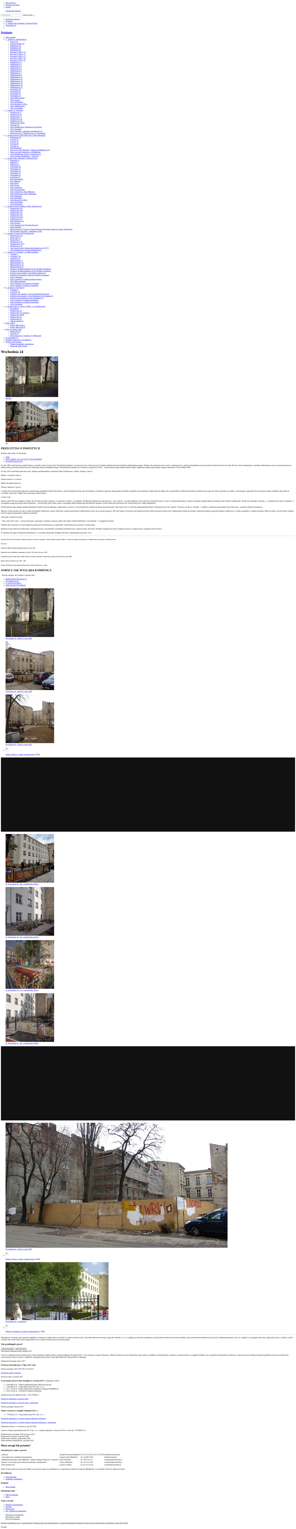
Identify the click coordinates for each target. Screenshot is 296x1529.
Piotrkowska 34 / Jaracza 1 (20, 313)
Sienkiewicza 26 (16, 121)
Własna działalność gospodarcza (22, 344)
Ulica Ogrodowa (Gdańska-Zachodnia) (24, 302)
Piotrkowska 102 (16, 208)
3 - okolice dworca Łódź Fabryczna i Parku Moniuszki (25, 135)
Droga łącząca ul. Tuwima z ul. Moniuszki (25, 336)
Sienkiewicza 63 (16, 219)
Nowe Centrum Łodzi (14, 329)
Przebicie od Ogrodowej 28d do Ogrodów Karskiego (29, 275)
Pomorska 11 (15, 160)
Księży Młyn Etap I (17, 325)
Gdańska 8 (14, 290)
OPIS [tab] (8, 457)
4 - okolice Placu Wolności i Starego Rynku (21, 23)
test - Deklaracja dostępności (16, 1511)
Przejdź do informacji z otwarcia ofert (14, 1399)
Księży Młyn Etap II (17, 327)
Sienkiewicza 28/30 (17, 123)
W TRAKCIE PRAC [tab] (13, 583)
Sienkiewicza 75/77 (17, 244)
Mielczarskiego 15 (17, 263)
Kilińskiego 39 (15, 137)
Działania (9, 21)
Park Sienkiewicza (17, 221)
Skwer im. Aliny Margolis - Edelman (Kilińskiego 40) (29, 150)
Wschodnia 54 (15, 96)
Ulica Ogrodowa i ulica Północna (22, 192)
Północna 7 (14, 163)
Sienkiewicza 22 (16, 119)
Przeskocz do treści (13, 5)
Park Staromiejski (16, 179)
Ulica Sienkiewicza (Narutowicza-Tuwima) (26, 127)
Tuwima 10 (14, 334)
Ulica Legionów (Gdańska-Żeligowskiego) (26, 279)
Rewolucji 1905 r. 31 (18, 60)
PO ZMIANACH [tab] (12, 581)
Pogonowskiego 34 (17, 44)
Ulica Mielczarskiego (18, 281)
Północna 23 (14, 165)
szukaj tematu (28, 15)
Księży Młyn (10, 323)
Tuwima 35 (14, 142)
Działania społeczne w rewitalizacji (18, 340)
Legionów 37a (15, 256)
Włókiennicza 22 (16, 87)
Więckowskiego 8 (16, 321)
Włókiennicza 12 (16, 79)
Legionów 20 (15, 292)
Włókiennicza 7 (16, 73)
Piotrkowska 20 (16, 311)
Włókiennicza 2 (16, 62)
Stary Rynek (14, 185)
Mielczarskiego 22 (17, 265)
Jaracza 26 (14, 42)
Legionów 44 (15, 258)
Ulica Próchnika (16, 198)
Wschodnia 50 (15, 92)
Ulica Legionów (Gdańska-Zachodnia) (24, 300)
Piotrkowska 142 (16, 236)
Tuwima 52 (14, 146)
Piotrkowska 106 (16, 210)
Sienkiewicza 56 (16, 242)
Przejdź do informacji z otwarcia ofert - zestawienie (19, 1403)
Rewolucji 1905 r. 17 (18, 56)
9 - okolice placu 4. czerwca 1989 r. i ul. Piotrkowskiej (25, 306)
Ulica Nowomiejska (17, 190)
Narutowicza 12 (16, 115)
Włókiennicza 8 (16, 75)
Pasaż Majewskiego (17, 98)
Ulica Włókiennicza (17, 106)
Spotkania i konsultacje (14, 1479)
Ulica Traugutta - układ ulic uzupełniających (26, 131)
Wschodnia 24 (11, 25)
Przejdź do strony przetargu (11, 1373)
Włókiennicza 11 (16, 77)
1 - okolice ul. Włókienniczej (16, 39)
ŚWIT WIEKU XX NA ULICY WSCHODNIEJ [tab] (24, 459)
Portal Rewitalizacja (13, 19)
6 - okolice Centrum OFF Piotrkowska (20, 233)
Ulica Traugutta (16, 129)
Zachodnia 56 (15, 177)
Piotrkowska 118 (16, 215)
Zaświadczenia (11, 1477)
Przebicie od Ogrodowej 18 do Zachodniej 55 (27, 298)
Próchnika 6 (14, 309)
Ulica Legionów (16, 188)
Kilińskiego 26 (15, 46)
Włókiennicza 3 (16, 64)
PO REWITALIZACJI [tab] (14, 461)
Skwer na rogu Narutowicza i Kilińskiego (25, 152)
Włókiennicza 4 (16, 67)
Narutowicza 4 (15, 112)
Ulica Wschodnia (16, 108)
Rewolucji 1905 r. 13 (18, 52)
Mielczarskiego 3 (16, 261)
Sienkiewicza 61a (16, 217)
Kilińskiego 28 (15, 48)
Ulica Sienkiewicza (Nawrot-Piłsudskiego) (25, 250)
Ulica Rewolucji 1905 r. (19, 104)
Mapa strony (10, 1509)
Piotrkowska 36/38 (17, 315)
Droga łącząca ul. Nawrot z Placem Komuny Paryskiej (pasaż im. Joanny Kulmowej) (41, 229)
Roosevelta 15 (15, 238)
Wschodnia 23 (15, 169)
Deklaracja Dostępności (14, 1505)
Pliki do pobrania (12, 1495)
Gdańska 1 (14, 254)
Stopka (8, 7)
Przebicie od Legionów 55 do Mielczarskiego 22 (28, 273)
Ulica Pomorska (16, 196)
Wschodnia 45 (15, 90)
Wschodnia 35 (15, 173)
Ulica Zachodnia (16, 204)
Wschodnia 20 (15, 167)
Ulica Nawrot (15, 223)
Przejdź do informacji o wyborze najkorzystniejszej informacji (23, 1418)
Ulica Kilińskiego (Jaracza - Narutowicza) (25, 154)
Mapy (8, 1497)
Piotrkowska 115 (16, 213)
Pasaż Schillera (15, 227)
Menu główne (11, 3)
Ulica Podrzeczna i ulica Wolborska (23, 194)
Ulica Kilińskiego (16, 102)
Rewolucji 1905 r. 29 (18, 58)
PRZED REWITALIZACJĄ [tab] (16, 579)
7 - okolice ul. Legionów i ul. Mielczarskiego (22, 252)
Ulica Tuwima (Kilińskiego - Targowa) (24, 156)
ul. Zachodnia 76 (12, 338)
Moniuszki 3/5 (15, 331)
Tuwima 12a (14, 125)
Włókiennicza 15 (16, 83)
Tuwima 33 (14, 140)
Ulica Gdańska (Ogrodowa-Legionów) (24, 286)
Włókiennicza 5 (16, 69)
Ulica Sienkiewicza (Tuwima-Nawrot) (24, 225)
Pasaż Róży (14, 183)
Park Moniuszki (16, 148)
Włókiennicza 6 (16, 71)
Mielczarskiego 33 (17, 267)
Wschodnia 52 (15, 94)
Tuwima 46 (14, 144)
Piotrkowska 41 (16, 317)
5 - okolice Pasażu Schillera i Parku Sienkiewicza (24, 206)
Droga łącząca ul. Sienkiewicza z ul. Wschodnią (27, 133)
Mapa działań (10, 37)
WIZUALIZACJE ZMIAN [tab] (16, 585)
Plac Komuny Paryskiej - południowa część (26, 231)
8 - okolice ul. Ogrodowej (15, 288)
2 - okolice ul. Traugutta (14, 110)
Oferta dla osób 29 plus (18, 346)
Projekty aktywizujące (14, 342)
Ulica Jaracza (15, 100)
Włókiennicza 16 (16, 85)
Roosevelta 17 (15, 240)
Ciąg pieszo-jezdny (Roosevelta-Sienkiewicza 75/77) (29, 248)
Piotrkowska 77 (16, 117)
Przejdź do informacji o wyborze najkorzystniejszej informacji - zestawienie (28, 1422)
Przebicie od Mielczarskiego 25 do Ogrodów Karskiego (30, 271)
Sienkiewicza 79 (16, 246)
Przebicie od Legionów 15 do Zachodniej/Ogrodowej (29, 294)
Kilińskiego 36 (15, 50)
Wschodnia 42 (15, 175)
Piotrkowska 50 (16, 319)
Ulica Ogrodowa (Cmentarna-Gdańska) (24, 283)
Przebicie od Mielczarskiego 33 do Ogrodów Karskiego (30, 269)
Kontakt (8, 1507)
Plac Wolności (15, 181)
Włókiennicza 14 (16, 81)
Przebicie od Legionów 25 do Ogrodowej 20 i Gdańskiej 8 (31, 296)
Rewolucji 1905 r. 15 (18, 54)
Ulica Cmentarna (16, 277)
